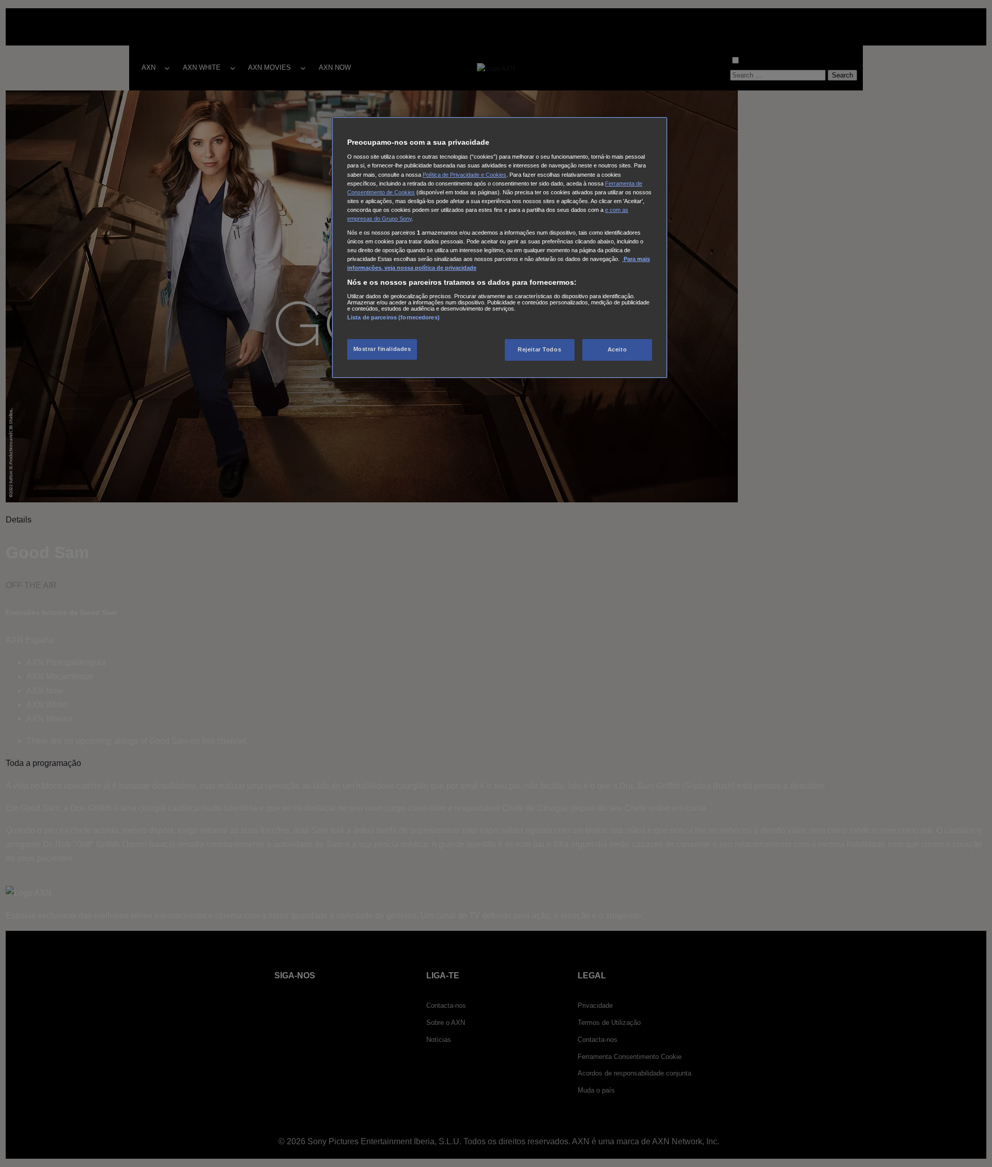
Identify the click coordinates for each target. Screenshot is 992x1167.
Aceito (617, 349)
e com (613, 210)
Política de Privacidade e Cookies (464, 175)
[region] (500, 247)
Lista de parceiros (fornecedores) (393, 317)
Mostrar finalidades (382, 349)
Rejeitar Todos (539, 349)
